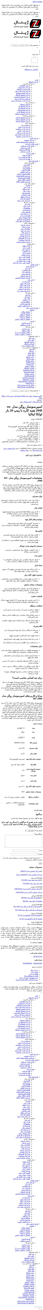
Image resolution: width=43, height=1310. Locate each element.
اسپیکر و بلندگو (29, 344)
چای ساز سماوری (24, 240)
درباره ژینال (34, 970)
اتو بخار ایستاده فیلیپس (22, 278)
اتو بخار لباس (30, 266)
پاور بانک (31, 338)
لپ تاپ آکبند (34, 138)
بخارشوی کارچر (25, 304)
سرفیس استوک (25, 104)
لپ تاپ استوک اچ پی (23, 112)
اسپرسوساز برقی (24, 217)
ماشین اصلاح (26, 330)
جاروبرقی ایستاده (24, 289)
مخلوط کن (26, 208)
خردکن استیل (25, 255)
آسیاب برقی (26, 253)
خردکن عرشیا (25, 225)
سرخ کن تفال (25, 232)
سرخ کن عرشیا (25, 234)
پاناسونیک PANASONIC (26, 381)
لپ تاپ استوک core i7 (23, 119)
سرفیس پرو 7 (25, 125)
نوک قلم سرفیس (24, 149)
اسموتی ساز (26, 212)
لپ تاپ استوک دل (24, 106)
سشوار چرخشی (25, 317)
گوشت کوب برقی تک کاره (21, 263)
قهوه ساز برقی (25, 215)
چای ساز (27, 204)
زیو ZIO (31, 351)
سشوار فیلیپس (25, 313)
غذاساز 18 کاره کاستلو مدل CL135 (30, 919)
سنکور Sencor (29, 366)
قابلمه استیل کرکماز (23, 174)
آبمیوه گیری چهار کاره (23, 221)
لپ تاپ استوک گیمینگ (23, 95)
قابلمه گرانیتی (25, 170)
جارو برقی (30, 280)
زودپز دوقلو (26, 189)
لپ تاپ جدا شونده (24, 87)
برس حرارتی (26, 329)
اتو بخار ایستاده (25, 276)
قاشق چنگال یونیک (24, 180)
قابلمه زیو (27, 165)
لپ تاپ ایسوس (29, 140)
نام (40, 850)
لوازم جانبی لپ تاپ (31, 144)
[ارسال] (37, 47)
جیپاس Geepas (29, 374)
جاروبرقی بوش (25, 283)
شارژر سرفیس (25, 151)
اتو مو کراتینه (26, 323)
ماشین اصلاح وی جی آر (22, 332)
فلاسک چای (26, 168)
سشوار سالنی (25, 312)
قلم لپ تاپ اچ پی (24, 159)
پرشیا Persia (30, 364)
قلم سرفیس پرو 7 (24, 157)
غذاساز (28, 185)
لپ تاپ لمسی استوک (23, 93)
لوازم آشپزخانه (33, 161)
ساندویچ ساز (26, 193)
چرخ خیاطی (26, 300)
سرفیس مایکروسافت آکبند (25, 142)
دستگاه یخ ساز (25, 302)
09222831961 (37, 963)
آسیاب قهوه (26, 246)
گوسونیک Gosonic (28, 378)
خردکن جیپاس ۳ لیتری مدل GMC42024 (29, 892)
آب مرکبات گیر (25, 214)
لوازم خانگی (34, 264)
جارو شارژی (26, 281)
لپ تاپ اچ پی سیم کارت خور (20, 100)
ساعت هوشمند (29, 342)
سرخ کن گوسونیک (24, 238)
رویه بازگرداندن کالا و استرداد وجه (27, 980)
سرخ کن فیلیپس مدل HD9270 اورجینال (29, 874)
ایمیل (40, 854)
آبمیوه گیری (26, 210)
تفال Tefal (31, 355)
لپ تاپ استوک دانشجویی (22, 97)
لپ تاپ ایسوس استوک (22, 114)
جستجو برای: (34, 45)
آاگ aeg (31, 349)
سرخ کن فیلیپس (24, 236)
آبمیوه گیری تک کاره (23, 219)
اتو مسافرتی (26, 270)
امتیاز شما (38, 830)
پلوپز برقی (26, 187)
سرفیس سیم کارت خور (22, 99)
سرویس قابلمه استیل (23, 176)
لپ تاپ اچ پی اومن (24, 131)
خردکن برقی (26, 249)
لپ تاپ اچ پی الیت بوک (22, 134)
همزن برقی (26, 248)
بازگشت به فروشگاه (31, 69)
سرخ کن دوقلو (25, 197)
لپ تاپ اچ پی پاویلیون (23, 136)
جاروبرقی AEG (25, 285)
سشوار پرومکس (24, 315)
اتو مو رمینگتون (25, 325)
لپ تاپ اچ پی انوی (24, 127)
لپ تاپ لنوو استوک (24, 110)
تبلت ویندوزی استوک (23, 89)
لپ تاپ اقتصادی (24, 85)
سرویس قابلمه (25, 172)
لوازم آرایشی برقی (32, 308)
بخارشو (27, 295)
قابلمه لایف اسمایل (24, 178)
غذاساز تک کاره (25, 199)
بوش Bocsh (30, 359)
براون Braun (30, 357)
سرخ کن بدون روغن (23, 200)
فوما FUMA (30, 362)
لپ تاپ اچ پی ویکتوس (23, 129)
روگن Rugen (30, 361)
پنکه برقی (27, 298)
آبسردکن (27, 297)
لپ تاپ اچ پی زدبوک (23, 133)
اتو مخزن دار (26, 272)
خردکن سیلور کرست (23, 242)
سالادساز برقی (25, 229)
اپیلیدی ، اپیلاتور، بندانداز (22, 334)
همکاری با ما (34, 974)
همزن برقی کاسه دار (23, 261)
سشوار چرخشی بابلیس (22, 319)
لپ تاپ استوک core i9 (23, 121)
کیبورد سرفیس (25, 148)
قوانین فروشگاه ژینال (31, 976)
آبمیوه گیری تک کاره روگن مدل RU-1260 (28, 910)
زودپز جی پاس (25, 231)
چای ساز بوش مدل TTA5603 (32, 883)
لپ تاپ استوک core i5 (23, 117)
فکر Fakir (31, 353)
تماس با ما (34, 972)
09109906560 (27, 963)
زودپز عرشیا (26, 227)
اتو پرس (27, 268)
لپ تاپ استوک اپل (24, 108)
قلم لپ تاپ (30, 153)
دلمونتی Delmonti (28, 379)
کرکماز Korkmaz (28, 370)
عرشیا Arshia (29, 383)
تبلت (36, 80)
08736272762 (37, 956)
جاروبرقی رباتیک (24, 287)
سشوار (32, 310)
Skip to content (37, 1)
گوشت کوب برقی (24, 257)
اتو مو (32, 321)
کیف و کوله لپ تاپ (27, 346)
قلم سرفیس (26, 155)
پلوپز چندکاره (26, 195)
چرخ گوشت (26, 251)
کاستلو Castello (29, 376)
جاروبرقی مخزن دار (23, 291)
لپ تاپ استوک (33, 82)
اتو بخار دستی (25, 274)
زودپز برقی (26, 191)
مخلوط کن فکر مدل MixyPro (32, 901)
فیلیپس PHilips (29, 368)
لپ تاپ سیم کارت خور (22, 91)
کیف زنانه (31, 340)
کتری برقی (26, 206)
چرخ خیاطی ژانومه (24, 306)
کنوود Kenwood (29, 372)
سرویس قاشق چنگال (23, 182)
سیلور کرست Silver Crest (26, 385)
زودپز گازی (26, 166)
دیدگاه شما (38, 834)
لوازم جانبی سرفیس (27, 146)
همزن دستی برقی (24, 259)
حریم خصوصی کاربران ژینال (28, 978)
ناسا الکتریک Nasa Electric (25, 387)
